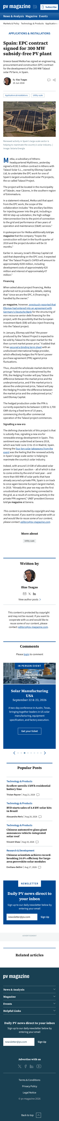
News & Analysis (13, 16)
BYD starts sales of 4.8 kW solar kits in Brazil (29, 809)
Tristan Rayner (14, 794)
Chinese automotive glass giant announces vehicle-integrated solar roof (27, 833)
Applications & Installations (29, 33)
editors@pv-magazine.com (35, 522)
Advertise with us (29, 1059)
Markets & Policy (11, 23)
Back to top (27, 1115)
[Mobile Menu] (35, 7)
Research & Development (20, 850)
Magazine (31, 16)
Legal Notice (29, 1092)
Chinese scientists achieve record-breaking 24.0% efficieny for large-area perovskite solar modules (29, 858)
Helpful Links (12, 1011)
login (26, 654)
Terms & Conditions (29, 1080)
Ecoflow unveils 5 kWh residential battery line (28, 787)
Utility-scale (38, 95)
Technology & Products (32, 23)
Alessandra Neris (15, 816)
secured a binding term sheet (26, 347)
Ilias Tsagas (21, 79)
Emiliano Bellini (14, 867)
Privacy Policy (29, 1086)
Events (43, 16)
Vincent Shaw (13, 842)
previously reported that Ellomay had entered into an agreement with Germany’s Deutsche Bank (29, 308)
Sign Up (45, 917)
